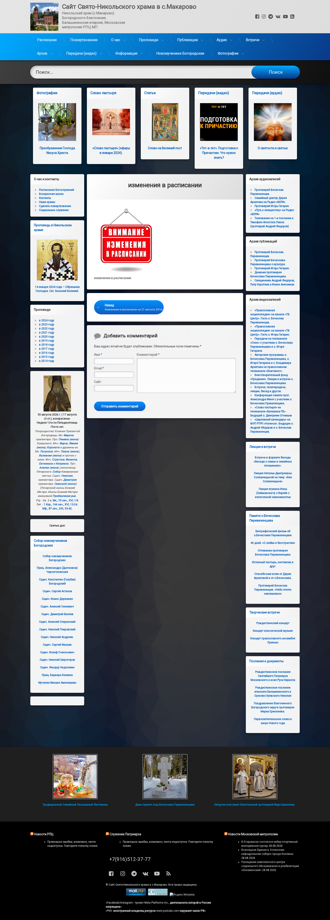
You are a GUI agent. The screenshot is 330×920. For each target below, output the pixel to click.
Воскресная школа (51, 194)
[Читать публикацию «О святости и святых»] (273, 122)
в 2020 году (46, 336)
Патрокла (46, 451)
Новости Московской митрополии (253, 834)
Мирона (69, 435)
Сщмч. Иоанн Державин (57, 598)
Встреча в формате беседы (273, 461)
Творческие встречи (264, 612)
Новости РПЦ (43, 834)
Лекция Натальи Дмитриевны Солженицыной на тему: (273, 477)
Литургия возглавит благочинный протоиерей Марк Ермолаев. (254, 804)
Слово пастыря (103, 93)
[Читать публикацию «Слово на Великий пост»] (165, 122)
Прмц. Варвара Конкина (57, 675)
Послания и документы (266, 661)
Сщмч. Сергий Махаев (57, 644)
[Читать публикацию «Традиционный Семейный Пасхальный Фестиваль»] (75, 776)
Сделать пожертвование (55, 206)
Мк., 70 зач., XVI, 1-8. (66, 500)
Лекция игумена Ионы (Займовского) (273, 493)
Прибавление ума (64, 496)
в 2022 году (46, 328)
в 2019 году (46, 340)
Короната (53, 447)
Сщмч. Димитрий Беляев (57, 614)
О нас (115, 40)
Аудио (222, 40)
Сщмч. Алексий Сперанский (57, 621)
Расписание (47, 40)
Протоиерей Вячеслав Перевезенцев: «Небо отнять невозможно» (272, 589)
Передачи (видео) (81, 53)
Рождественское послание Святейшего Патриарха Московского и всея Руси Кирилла (273, 676)
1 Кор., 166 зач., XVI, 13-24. (61, 504)
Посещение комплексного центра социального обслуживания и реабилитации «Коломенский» (270, 866)
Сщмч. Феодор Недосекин (57, 667)
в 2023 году (46, 324)
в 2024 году (46, 320)
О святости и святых (273, 148)
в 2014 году (46, 360)
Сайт (97, 382)
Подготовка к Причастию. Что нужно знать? (219, 152)
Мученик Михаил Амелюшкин (57, 682)
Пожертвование (84, 40)
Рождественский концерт (272, 623)
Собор (57, 471)
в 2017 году (46, 348)
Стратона (58, 459)
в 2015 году (46, 356)
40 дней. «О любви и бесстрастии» (273, 542)
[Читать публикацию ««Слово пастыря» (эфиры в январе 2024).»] (111, 122)
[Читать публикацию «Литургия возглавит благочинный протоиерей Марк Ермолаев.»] (255, 776)
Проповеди (148, 40)
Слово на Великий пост (165, 148)
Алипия (44, 467)
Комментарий (148, 354)
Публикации (187, 40)
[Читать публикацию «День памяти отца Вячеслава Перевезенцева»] (165, 776)
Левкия (73, 443)
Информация (126, 53)
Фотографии (228, 53)
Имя (98, 354)
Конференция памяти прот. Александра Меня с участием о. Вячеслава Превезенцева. (271, 399)
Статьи (150, 93)
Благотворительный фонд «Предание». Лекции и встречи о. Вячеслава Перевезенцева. (271, 379)
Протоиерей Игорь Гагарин (272, 206)
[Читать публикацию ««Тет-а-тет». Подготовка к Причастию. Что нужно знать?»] (219, 122)
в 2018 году (46, 344)
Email (99, 368)
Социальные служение (54, 210)
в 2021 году (46, 332)
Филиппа (71, 459)
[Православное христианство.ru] (158, 894)
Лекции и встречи (262, 447)
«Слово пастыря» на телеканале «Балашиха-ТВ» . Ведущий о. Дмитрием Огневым (271, 411)
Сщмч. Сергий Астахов (57, 591)
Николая (67, 475)
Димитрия (70, 479)
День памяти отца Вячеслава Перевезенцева (165, 804)
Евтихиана (46, 463)
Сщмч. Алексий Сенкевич (57, 606)
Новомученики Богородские (180, 53)
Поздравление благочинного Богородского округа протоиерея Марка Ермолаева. (272, 707)
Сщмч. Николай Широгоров (57, 659)
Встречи (252, 40)
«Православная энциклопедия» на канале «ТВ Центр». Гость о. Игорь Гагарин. (270, 330)
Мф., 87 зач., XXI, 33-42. (57, 508)
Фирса (63, 443)
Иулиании (45, 455)
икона (74, 439)
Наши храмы (47, 202)
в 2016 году (46, 352)
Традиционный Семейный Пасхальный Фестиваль (75, 804)
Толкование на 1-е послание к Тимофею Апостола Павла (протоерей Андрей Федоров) (271, 222)
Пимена (64, 439)
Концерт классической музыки (273, 630)
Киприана (62, 463)
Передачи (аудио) (267, 93)
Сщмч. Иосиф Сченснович (57, 652)
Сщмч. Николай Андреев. (57, 637)
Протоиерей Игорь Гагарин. (272, 268)
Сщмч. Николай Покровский (57, 629)
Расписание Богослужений (56, 189)
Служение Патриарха (125, 834)
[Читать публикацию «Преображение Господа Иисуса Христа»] (57, 122)
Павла (65, 451)
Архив (42, 53)
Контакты (45, 198)
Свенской (60, 483)
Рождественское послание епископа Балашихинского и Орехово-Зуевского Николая (272, 691)
